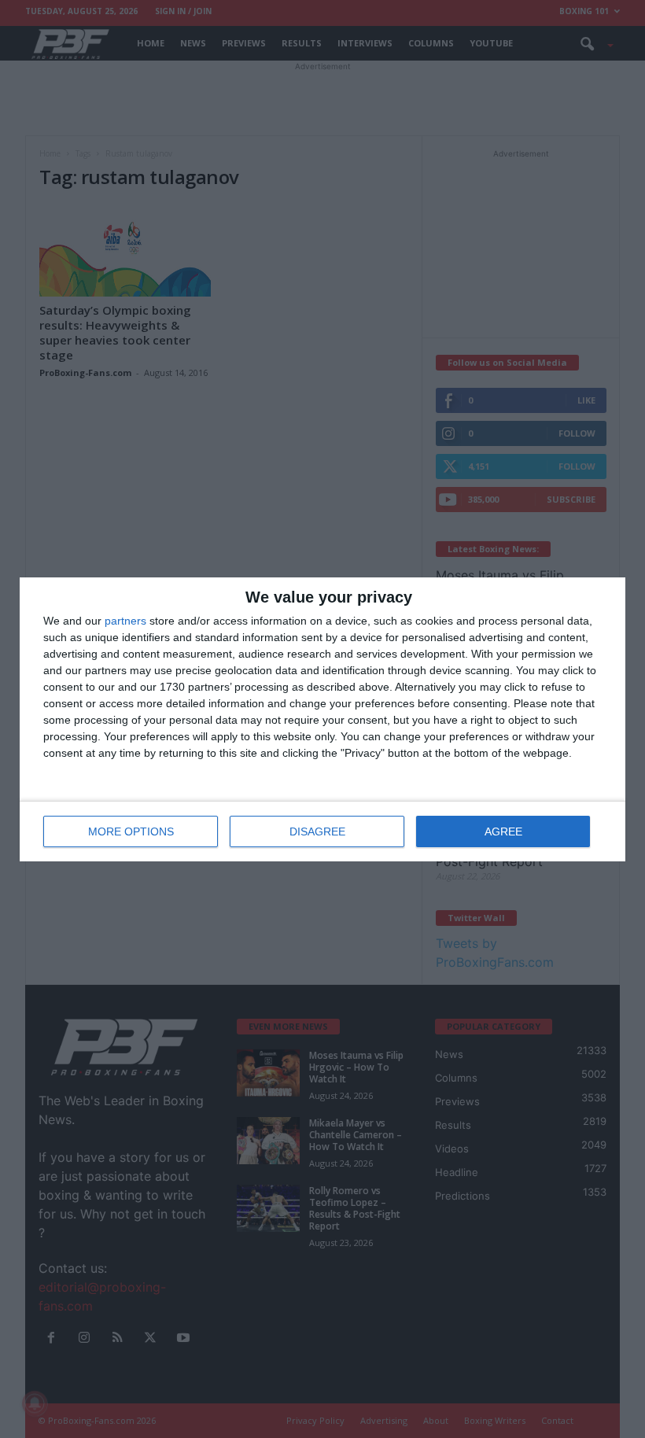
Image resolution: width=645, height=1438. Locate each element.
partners (125, 620)
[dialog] (322, 719)
